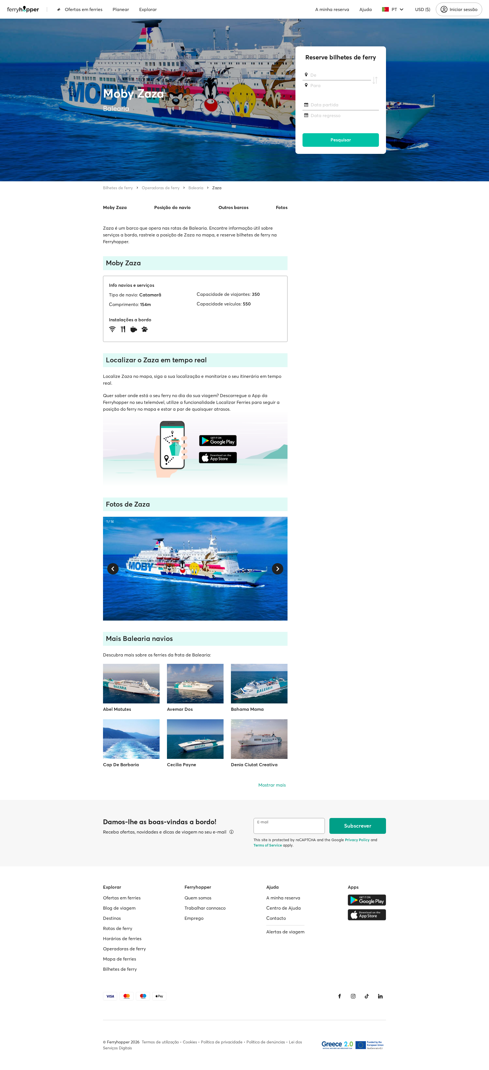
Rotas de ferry (117, 928)
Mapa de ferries (119, 959)
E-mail (262, 822)
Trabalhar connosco (205, 908)
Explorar (148, 9)
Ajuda (365, 9)
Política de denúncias (265, 1042)
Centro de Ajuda (283, 908)
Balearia (195, 187)
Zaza (216, 187)
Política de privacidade (222, 1042)
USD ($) (422, 9)
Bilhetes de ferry (118, 187)
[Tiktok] (366, 996)
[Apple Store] (367, 914)
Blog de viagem (119, 908)
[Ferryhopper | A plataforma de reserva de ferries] (23, 9)
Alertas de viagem (285, 932)
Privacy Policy (357, 840)
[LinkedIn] (380, 996)
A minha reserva (332, 9)
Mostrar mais (272, 785)
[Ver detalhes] (231, 832)
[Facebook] (339, 996)
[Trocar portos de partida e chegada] (375, 80)
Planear (121, 9)
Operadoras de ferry (160, 187)
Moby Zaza (115, 207)
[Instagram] (353, 996)
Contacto (276, 918)
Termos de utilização (160, 1042)
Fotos (282, 207)
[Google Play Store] (367, 900)
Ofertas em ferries (83, 9)
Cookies (190, 1042)
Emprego (194, 918)
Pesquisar (341, 140)
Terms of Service (268, 845)
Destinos (112, 918)
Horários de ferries (122, 938)
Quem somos (198, 898)
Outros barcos (233, 207)
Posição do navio (172, 207)
